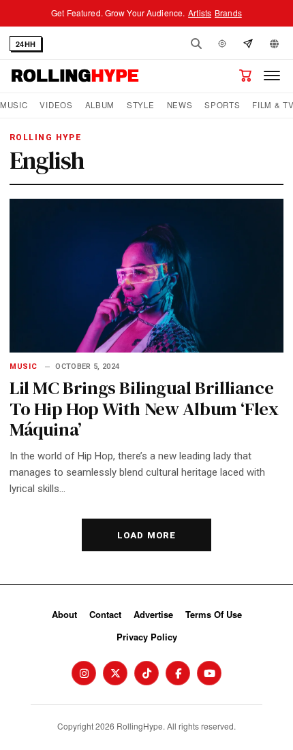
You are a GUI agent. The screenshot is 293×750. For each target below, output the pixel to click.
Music (13, 105)
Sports (222, 105)
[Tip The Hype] (248, 43)
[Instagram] (84, 673)
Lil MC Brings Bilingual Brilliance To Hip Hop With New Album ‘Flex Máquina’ (144, 408)
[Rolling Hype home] (75, 75)
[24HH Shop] (245, 75)
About (64, 614)
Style (140, 105)
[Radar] (222, 43)
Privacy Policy (147, 636)
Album (99, 105)
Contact (105, 614)
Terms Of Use (213, 614)
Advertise (153, 614)
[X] (115, 673)
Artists (199, 12)
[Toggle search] (196, 43)
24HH (25, 44)
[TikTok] (146, 673)
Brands (228, 12)
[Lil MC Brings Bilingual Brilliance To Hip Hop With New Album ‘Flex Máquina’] (146, 276)
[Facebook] (178, 673)
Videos (56, 105)
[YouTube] (209, 673)
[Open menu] (272, 75)
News (180, 105)
